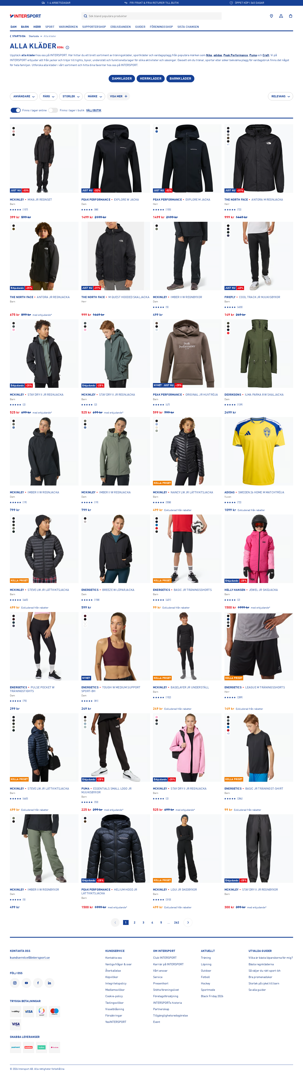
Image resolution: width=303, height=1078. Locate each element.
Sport (49, 26)
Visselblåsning (114, 1009)
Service (157, 977)
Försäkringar (113, 1015)
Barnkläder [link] (180, 78)
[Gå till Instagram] (15, 983)
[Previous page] (115, 922)
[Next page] (188, 922)
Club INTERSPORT (165, 957)
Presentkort (160, 983)
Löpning (206, 964)
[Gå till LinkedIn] (50, 983)
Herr (37, 26)
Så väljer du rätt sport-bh (265, 970)
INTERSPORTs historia (167, 1002)
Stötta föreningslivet (166, 989)
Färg (46, 96)
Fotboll (205, 977)
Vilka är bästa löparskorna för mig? (271, 957)
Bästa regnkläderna (261, 964)
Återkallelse (113, 970)
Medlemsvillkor (115, 989)
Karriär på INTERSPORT (168, 964)
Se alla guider (257, 989)
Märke (92, 96)
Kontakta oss (113, 957)
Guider (140, 26)
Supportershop (94, 26)
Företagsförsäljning (165, 996)
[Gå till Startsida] (26, 16)
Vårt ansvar (160, 970)
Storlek (69, 96)
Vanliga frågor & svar (118, 964)
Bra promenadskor (260, 977)
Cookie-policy (114, 996)
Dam (13, 26)
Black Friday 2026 (212, 996)
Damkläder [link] (122, 78)
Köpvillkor (111, 977)
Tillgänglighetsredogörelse (170, 1015)
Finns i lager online (34, 110)
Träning (206, 957)
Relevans (278, 96)
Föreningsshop (161, 26)
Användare (21, 96)
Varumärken (68, 26)
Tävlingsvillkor (114, 1002)
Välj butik (93, 110)
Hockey (205, 983)
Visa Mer (116, 96)
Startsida (19, 36)
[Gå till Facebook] (39, 983)
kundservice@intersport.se (30, 958)
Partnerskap (161, 1009)
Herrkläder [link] (150, 78)
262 (176, 922)
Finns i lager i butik (72, 110)
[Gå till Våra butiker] (271, 16)
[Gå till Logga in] (281, 16)
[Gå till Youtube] (27, 983)
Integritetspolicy (115, 983)
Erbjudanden (120, 26)
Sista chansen (188, 26)
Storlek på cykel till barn (264, 983)
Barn (25, 26)
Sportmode (208, 989)
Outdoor (206, 970)
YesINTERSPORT (115, 1021)
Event (156, 1021)
